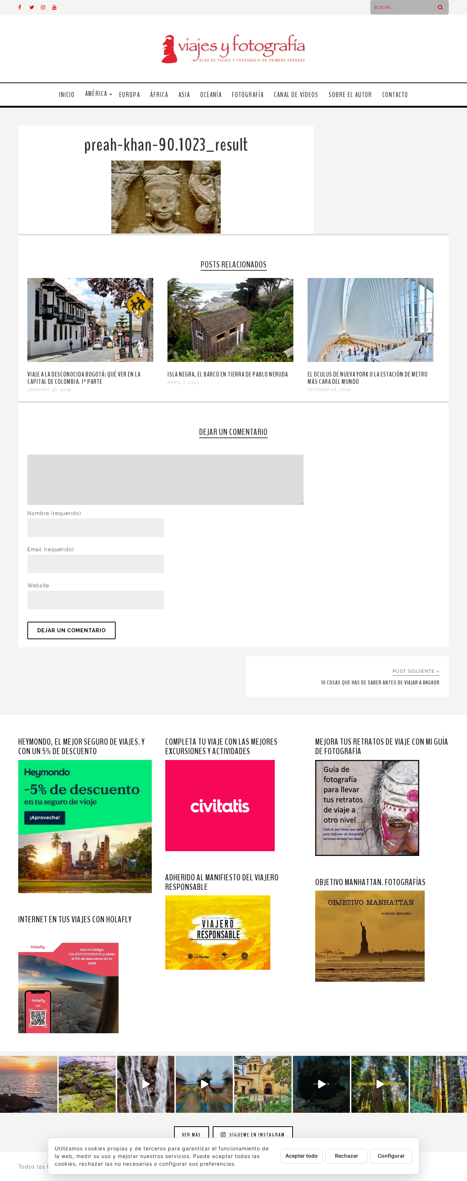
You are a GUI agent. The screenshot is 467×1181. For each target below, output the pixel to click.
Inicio (67, 95)
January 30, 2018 (49, 389)
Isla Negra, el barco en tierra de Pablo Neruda (227, 374)
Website (38, 585)
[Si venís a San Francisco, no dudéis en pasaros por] (204, 1084)
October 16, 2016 (329, 389)
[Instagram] (46, 7)
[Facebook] (23, 7)
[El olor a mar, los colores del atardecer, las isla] (87, 1084)
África (159, 95)
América (96, 94)
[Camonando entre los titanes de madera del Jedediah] (380, 1084)
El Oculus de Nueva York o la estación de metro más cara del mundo (368, 378)
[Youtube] (57, 7)
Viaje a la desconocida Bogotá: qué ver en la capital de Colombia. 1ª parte (83, 378)
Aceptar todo (301, 1156)
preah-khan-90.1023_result (166, 145)
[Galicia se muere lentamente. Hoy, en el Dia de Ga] (145, 1084)
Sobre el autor (350, 95)
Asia (184, 95)
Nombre (54, 513)
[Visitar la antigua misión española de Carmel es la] (263, 1084)
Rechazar (346, 1156)
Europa (129, 95)
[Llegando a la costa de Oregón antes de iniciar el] (321, 1084)
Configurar (391, 1156)
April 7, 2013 (183, 382)
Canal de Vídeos (296, 95)
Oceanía (211, 95)
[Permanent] (90, 360)
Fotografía (248, 95)
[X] (35, 7)
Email (50, 549)
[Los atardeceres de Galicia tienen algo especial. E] (28, 1084)
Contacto (395, 95)
